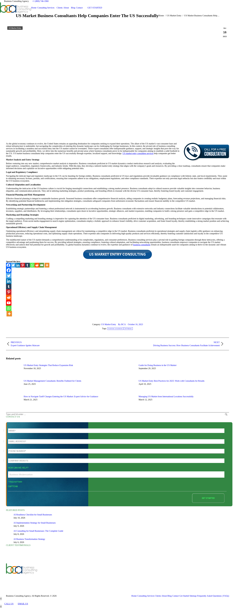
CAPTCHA (13, 486)
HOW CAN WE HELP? (19, 467)
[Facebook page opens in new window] (65, 574)
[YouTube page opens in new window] (73, 574)
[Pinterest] (22, 265)
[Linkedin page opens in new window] (77, 574)
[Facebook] (8, 265)
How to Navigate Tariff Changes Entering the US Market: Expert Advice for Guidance (61, 396)
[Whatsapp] (32, 265)
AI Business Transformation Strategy (29, 539)
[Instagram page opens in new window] (90, 574)
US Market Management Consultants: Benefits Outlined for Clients (52, 381)
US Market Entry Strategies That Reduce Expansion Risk (48, 365)
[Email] (41, 265)
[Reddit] (37, 265)
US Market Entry (15, 28)
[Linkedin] (18, 265)
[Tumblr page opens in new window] (81, 574)
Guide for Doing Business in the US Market (157, 365)
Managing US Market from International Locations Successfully (166, 396)
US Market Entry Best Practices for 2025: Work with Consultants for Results (171, 381)
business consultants (141, 244)
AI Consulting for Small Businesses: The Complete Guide (38, 531)
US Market (128, 328)
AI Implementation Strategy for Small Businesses (34, 523)
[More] (47, 265)
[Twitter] (13, 265)
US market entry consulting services (138, 153)
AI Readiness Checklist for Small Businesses (32, 514)
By (122, 324)
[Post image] (13, 370)
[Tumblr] (27, 265)
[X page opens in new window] (69, 574)
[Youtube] (8, 303)
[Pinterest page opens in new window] (85, 574)
